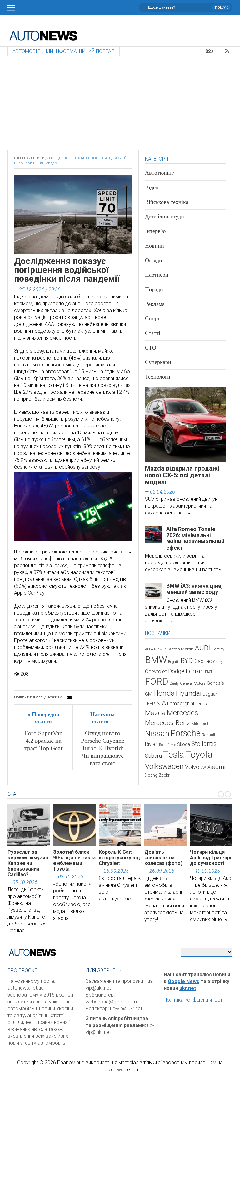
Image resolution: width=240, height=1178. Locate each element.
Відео (151, 187)
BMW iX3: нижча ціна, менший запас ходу (194, 588)
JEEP (150, 704)
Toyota (198, 754)
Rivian (151, 744)
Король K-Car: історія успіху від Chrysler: (119, 857)
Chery (217, 661)
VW (203, 768)
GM (148, 694)
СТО (150, 348)
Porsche (186, 733)
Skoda (183, 744)
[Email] (69, 697)
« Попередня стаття (43, 717)
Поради (154, 289)
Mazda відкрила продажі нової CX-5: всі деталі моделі (182, 475)
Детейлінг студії (164, 216)
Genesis (215, 683)
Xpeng (151, 775)
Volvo (192, 767)
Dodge (176, 671)
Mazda (155, 713)
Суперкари (158, 362)
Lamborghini (180, 704)
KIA (161, 703)
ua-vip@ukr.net (126, 1008)
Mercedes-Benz (167, 723)
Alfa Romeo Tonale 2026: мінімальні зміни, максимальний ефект (195, 538)
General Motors (193, 683)
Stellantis (204, 743)
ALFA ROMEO (156, 649)
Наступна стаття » (102, 717)
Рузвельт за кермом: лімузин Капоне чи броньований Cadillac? (28, 863)
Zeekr (164, 775)
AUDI (203, 648)
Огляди (153, 260)
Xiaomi (216, 766)
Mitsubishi (201, 723)
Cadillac (203, 661)
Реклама (155, 304)
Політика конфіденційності (193, 1000)
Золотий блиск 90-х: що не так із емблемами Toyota (74, 860)
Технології (157, 377)
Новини (38, 158)
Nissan (157, 733)
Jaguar (210, 694)
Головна (21, 158)
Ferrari (195, 671)
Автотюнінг (159, 173)
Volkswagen (164, 766)
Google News (183, 981)
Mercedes (182, 712)
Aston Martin (181, 648)
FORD (156, 681)
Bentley (218, 649)
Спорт (152, 318)
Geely (174, 683)
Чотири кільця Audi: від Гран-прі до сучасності (210, 857)
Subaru (153, 755)
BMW (156, 659)
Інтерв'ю (155, 231)
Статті (152, 333)
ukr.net (187, 988)
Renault (208, 734)
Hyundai (189, 693)
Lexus (201, 703)
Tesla (173, 754)
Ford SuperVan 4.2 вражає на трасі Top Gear (43, 740)
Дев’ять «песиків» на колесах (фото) (163, 857)
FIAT (208, 672)
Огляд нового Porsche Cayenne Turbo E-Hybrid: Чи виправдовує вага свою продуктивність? (102, 752)
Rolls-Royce (167, 745)
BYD (187, 660)
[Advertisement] (120, 103)
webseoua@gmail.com (111, 1002)
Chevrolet (156, 671)
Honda (164, 693)
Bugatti (173, 662)
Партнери (156, 275)
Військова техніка (166, 202)
